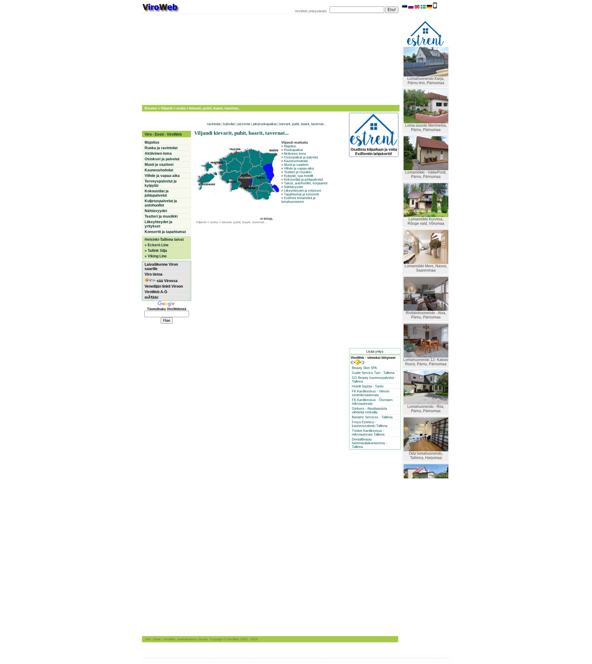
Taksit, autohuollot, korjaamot (305, 183)
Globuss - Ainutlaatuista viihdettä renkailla (369, 410)
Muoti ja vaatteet (296, 164)
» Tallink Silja (156, 250)
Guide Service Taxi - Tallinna (373, 373)
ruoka (181, 108)
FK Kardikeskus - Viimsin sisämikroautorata (370, 393)
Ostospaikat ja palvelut (301, 157)
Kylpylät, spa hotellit (298, 176)
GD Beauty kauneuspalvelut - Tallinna (374, 379)
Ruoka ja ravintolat (161, 148)
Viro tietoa (153, 274)
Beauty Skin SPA (364, 368)
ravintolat (213, 124)
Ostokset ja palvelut (162, 159)
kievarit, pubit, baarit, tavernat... (302, 124)
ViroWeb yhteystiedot (311, 11)
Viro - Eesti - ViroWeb (163, 134)
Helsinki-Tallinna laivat (164, 239)
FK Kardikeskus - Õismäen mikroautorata (372, 401)
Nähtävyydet (293, 187)
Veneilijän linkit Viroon (164, 286)
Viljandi (167, 108)
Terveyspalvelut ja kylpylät (161, 183)
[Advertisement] (267, 58)
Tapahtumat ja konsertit (301, 194)
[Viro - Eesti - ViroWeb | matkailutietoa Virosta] (160, 12)
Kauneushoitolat (296, 161)
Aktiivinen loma (295, 153)
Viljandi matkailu (294, 142)
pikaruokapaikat (265, 124)
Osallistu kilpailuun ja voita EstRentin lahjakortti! (374, 151)
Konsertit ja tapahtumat (165, 232)
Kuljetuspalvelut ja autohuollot (161, 203)
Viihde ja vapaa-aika (299, 168)
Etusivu (151, 108)
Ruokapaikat (293, 150)
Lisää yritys (375, 351)
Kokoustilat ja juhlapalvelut (303, 179)
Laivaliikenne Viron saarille (161, 266)
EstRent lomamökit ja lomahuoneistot (298, 199)
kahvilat (229, 124)
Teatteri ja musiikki (297, 172)
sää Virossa (167, 281)
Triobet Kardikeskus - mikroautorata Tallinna (368, 432)
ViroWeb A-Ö (156, 292)
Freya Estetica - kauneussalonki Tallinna (369, 424)
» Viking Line (156, 256)
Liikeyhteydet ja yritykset (302, 190)
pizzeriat (243, 124)
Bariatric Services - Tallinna (372, 417)
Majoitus (290, 146)
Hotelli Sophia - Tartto (368, 386)
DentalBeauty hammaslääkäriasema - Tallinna (369, 443)
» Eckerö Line (157, 245)
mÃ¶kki (151, 297)
